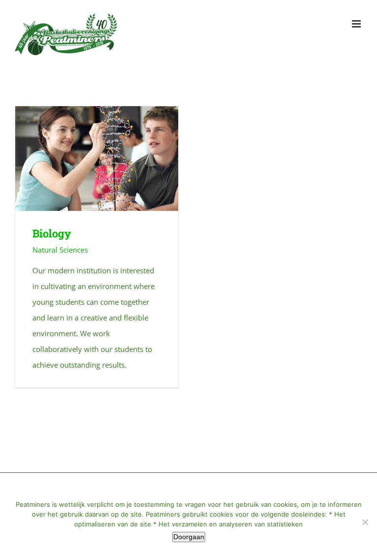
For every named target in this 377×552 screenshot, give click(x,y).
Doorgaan (188, 537)
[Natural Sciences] (96, 158)
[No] (365, 522)
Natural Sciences (60, 250)
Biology (82, 158)
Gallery (111, 158)
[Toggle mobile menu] (357, 24)
